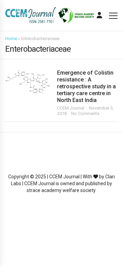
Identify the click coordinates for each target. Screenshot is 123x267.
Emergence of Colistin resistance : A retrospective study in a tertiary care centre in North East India (86, 86)
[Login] (99, 15)
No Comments (85, 113)
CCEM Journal (70, 108)
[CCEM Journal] (49, 15)
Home (11, 38)
